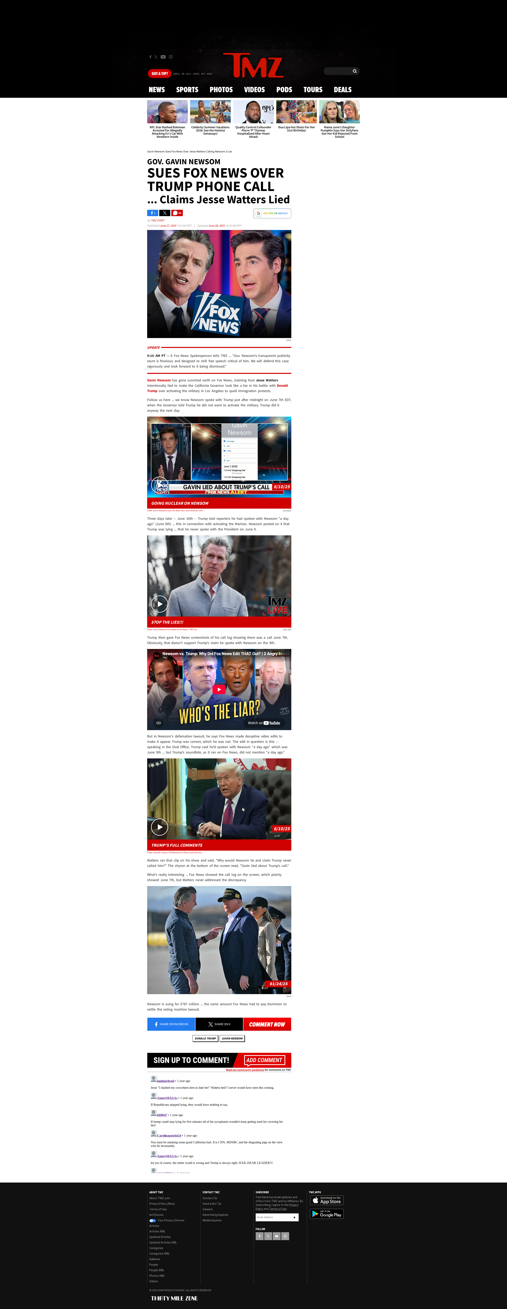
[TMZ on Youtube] (163, 57)
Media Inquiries (212, 1220)
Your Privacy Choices (170, 1220)
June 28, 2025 (216, 225)
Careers (208, 1209)
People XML (156, 1270)
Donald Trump (205, 1038)
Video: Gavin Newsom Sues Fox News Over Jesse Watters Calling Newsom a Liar (176, 510)
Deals (343, 90)
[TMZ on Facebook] (150, 57)
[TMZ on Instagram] (170, 57)
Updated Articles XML (163, 1242)
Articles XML (157, 1231)
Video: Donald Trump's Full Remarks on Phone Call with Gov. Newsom (176, 852)
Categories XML (159, 1253)
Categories (156, 1248)
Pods (284, 90)
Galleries (154, 1259)
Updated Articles (160, 1237)
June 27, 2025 (168, 225)
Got (160, 73)
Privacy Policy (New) (162, 1203)
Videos (254, 90)
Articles (154, 1225)
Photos (221, 90)
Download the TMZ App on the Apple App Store (327, 1200)
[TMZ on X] (156, 57)
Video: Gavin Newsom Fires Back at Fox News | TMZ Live (172, 629)
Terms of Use (158, 1209)
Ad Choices (156, 1214)
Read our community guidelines (245, 1070)
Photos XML (157, 1275)
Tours (313, 90)
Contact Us (210, 1198)
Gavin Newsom (232, 1038)
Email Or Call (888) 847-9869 (192, 74)
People (153, 1264)
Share (173, 1024)
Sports (187, 90)
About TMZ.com (159, 1198)
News (157, 90)
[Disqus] (219, 1123)
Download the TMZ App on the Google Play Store (327, 1214)
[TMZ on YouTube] (277, 1236)
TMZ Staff (157, 220)
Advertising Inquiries (215, 1214)
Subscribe (295, 1217)
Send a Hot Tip (212, 1203)
